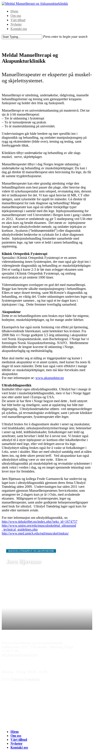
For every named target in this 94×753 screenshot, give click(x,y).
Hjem (14, 11)
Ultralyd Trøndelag (25, 679)
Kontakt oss (18, 29)
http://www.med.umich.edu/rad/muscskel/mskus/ (35, 533)
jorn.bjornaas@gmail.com (19, 655)
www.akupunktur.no (49, 378)
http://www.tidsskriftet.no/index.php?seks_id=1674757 (39, 521)
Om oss (15, 15)
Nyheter (16, 24)
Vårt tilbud (17, 20)
